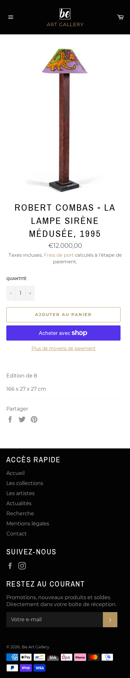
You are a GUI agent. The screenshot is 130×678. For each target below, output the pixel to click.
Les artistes (20, 493)
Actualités (19, 503)
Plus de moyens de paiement (64, 348)
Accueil (15, 473)
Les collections (24, 483)
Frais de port (59, 255)
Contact (16, 534)
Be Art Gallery (35, 647)
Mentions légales (27, 524)
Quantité (16, 278)
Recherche (20, 514)
